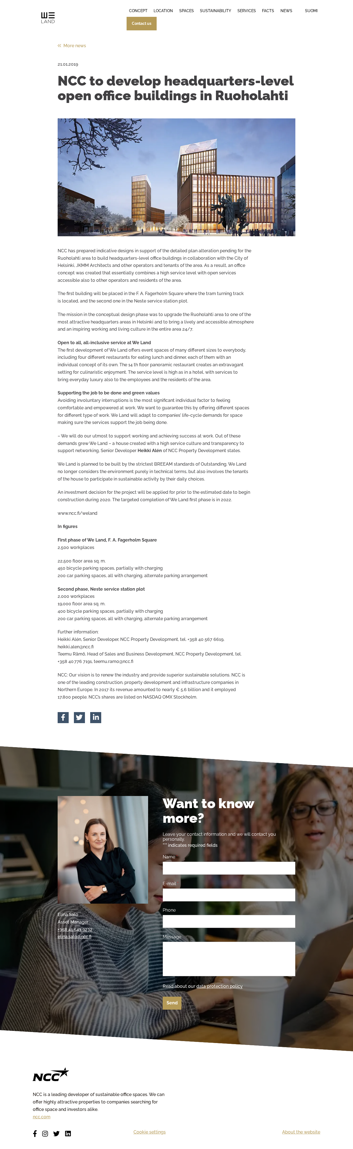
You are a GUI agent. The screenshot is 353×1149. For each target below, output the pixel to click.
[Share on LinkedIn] (96, 717)
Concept (138, 11)
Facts (268, 11)
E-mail (170, 883)
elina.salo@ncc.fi (74, 936)
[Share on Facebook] (63, 717)
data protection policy (219, 986)
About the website (301, 1132)
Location (163, 11)
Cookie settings (149, 1132)
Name (170, 857)
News (286, 11)
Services (246, 11)
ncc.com (41, 1116)
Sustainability (215, 11)
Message (172, 937)
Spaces (186, 11)
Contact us (141, 23)
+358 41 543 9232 (75, 929)
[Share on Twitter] (79, 717)
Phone (169, 910)
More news (74, 45)
